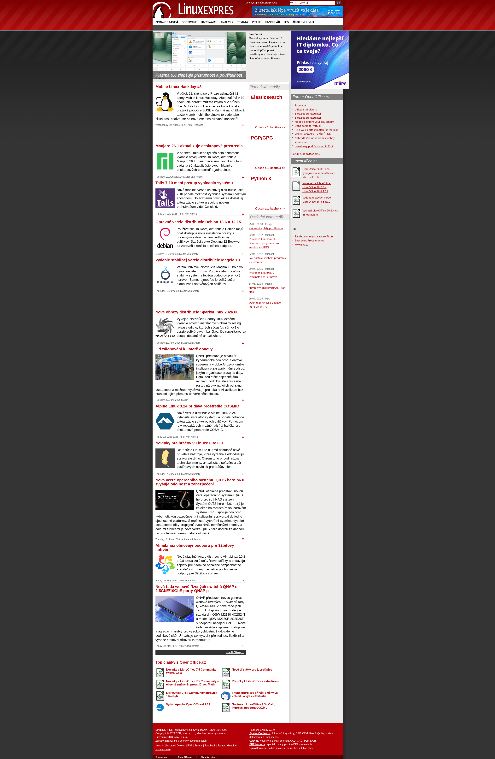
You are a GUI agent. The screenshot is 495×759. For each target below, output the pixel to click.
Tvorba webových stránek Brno (314, 236)
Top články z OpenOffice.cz (180, 662)
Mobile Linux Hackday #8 (178, 87)
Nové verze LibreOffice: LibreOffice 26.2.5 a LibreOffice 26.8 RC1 (316, 187)
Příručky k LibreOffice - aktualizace (255, 681)
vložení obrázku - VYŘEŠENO (313, 133)
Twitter (221, 745)
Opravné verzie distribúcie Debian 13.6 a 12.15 (198, 222)
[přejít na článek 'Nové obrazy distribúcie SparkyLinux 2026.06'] (244, 342)
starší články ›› (235, 652)
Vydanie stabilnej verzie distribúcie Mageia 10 (197, 260)
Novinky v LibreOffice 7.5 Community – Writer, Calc (192, 671)
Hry (286, 22)
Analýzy (226, 22)
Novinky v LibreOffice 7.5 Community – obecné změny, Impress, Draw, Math (192, 682)
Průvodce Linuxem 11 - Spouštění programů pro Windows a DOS (264, 243)
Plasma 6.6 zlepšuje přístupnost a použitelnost (198, 75)
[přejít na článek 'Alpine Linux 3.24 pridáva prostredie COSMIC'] (244, 436)
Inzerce (170, 745)
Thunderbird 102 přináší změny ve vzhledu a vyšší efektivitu (255, 694)
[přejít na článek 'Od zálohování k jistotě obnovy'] (244, 399)
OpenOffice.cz (305, 161)
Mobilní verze (163, 749)
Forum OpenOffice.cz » (305, 153)
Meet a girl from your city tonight (314, 121)
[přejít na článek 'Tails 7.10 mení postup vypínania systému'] (244, 213)
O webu (181, 745)
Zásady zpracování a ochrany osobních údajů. (181, 740)
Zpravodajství (166, 22)
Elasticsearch (266, 97)
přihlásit (260, 2)
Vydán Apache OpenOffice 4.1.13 (188, 704)
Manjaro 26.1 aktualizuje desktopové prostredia (199, 146)
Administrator (194, 539)
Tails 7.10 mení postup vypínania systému (194, 183)
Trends (198, 745)
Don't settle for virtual (308, 125)
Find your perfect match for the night (317, 129)
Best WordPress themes (309, 240)
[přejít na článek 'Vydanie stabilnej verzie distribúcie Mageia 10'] (244, 290)
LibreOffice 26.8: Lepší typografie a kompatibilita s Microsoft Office (318, 173)
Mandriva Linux (209, 757)
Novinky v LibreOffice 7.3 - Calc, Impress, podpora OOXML (253, 706)
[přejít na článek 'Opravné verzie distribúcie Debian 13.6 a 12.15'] (244, 253)
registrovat (271, 2)
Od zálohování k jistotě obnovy (184, 349)
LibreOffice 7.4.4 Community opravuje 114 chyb (191, 694)
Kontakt (159, 745)
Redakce (198, 125)
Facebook (210, 745)
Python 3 (261, 178)
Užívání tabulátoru (306, 109)
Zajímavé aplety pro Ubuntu (266, 228)
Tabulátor (300, 105)
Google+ (232, 745)
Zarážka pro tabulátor (308, 113)
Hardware (209, 22)
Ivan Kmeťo (196, 176)
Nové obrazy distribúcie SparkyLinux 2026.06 (196, 312)
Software (189, 22)
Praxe (256, 22)
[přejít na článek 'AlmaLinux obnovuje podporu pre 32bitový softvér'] (244, 580)
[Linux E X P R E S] (193, 9)
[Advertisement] (200, 135)
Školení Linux (303, 22)
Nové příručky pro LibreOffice (252, 669)
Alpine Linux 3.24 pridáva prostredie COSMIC (197, 406)
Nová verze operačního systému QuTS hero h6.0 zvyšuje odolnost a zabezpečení (199, 482)
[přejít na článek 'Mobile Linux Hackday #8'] (244, 124)
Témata (242, 22)
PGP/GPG (262, 137)
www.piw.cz (301, 244)
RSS (190, 745)
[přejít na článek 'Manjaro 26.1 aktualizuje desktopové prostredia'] (244, 176)
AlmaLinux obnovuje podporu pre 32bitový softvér (194, 547)
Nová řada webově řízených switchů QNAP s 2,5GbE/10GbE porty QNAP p (196, 588)
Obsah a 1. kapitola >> (270, 127)
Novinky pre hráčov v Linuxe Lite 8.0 (189, 443)
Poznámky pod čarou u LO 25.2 (314, 146)
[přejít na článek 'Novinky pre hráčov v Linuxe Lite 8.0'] (244, 473)
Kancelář (272, 22)
